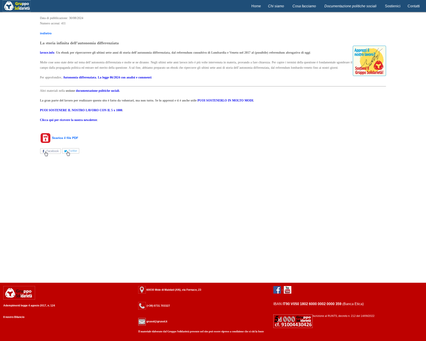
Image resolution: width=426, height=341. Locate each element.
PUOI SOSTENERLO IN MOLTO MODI (225, 100)
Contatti (414, 6)
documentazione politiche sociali (97, 90)
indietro (46, 33)
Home (256, 6)
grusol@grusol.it (156, 321)
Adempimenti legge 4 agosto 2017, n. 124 (29, 305)
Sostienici (392, 6)
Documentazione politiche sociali (350, 6)
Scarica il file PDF (64, 138)
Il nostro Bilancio (13, 317)
